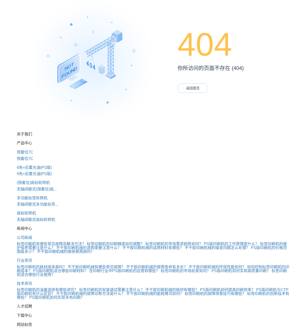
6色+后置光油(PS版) (34, 167)
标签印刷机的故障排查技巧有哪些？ (215, 294)
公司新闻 (24, 238)
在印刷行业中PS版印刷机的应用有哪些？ (124, 271)
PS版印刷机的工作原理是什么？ (231, 244)
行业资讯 (24, 260)
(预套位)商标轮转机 (33, 183)
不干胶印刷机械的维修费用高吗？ (65, 252)
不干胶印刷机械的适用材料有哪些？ (153, 248)
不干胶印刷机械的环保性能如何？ (217, 267)
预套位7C (25, 152)
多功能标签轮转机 (32, 198)
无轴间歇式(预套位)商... (37, 189)
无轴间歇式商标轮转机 (36, 220)
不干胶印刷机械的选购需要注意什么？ (88, 248)
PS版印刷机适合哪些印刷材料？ (60, 271)
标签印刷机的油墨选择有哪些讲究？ (47, 290)
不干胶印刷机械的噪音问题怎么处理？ (217, 248)
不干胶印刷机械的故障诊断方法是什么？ (90, 294)
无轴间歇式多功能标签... (37, 204)
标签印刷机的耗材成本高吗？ (42, 267)
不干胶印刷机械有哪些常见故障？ (96, 267)
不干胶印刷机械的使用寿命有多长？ (157, 267)
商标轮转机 (26, 213)
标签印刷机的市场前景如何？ (186, 271)
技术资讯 (24, 283)
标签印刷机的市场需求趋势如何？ (174, 244)
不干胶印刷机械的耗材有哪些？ (172, 290)
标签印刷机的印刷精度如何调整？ (115, 244)
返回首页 (193, 88)
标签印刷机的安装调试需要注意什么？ (111, 290)
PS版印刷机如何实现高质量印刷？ (241, 271)
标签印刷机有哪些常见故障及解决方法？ (51, 244)
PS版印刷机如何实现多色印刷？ (56, 297)
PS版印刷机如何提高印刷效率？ (227, 290)
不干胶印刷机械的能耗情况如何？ (155, 294)
